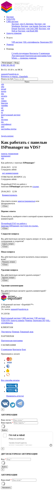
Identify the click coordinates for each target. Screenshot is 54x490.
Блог (49, 56)
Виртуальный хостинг (11, 318)
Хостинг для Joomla (29, 26)
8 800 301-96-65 (8, 65)
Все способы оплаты (10, 380)
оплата (4, 96)
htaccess (4, 103)
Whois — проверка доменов (24, 58)
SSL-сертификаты (31, 42)
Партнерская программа (36, 56)
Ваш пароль (7, 423)
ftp (2, 117)
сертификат (6, 124)
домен (4, 101)
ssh (2, 110)
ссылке (36, 186)
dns (2, 94)
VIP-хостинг (17, 42)
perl (2, 126)
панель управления (9, 153)
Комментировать (9, 195)
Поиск (27, 82)
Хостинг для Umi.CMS (28, 28)
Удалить (5, 293)
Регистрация (7, 63)
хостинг (4, 119)
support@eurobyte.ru (10, 74)
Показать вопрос (8, 262)
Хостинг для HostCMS (28, 31)
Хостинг (10, 17)
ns (2, 112)
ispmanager (5, 156)
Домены (10, 44)
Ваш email (6, 480)
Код (3, 459)
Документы (6, 332)
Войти (4, 430)
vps (2, 98)
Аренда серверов (13, 33)
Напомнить (6, 488)
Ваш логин (6, 420)
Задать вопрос (7, 136)
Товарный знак (26, 332)
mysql (3, 89)
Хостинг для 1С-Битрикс (23, 24)
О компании (44, 53)
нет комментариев (10, 173)
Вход (17, 63)
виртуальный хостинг (11, 115)
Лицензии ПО (46, 42)
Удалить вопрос (8, 278)
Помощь (15, 332)
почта (3, 91)
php (2, 87)
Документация (18, 56)
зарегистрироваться (26, 201)
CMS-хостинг (12, 21)
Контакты (33, 53)
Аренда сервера (17, 320)
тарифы (4, 105)
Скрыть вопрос (8, 244)
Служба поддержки (20, 53)
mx (2, 122)
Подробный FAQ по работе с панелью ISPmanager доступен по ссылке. (20, 224)
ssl (2, 108)
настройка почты (8, 129)
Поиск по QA (7, 79)
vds (2, 84)
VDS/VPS (10, 19)
